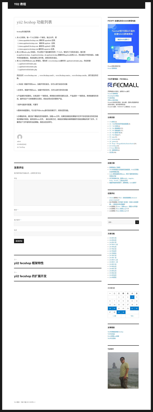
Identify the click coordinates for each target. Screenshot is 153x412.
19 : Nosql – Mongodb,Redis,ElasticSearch (121, 143)
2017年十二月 (113, 244)
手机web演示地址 (113, 100)
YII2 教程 (20, 4)
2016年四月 (112, 277)
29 (119, 312)
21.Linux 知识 (113, 148)
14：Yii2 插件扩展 (114, 132)
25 (132, 308)
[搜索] (137, 222)
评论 (15, 178)
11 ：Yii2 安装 (113, 126)
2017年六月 (112, 249)
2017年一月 (112, 257)
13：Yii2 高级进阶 (114, 130)
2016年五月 (112, 275)
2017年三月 (112, 255)
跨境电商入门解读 (114, 167)
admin (19, 141)
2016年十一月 (113, 262)
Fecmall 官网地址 (113, 93)
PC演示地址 (111, 98)
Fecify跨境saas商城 (113, 336)
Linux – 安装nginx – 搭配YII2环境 (127, 206)
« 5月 (114, 316)
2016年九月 (112, 266)
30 (123, 312)
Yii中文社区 (111, 334)
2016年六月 (112, 273)
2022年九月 (112, 240)
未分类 (111, 152)
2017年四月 (112, 253)
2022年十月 (112, 238)
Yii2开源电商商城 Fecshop (115, 332)
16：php (111, 137)
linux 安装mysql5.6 (122, 208)
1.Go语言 (112, 121)
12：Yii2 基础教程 (114, 128)
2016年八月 (112, 268)
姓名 (16, 210)
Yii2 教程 (16, 402)
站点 (15, 230)
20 (110, 308)
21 (114, 308)
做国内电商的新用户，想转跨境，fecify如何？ (123, 182)
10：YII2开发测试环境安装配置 (118, 124)
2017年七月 (112, 246)
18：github (112, 141)
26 (136, 308)
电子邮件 (17, 220)
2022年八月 (112, 242)
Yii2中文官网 (112, 338)
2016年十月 (112, 264)
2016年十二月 (113, 260)
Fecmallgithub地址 (113, 96)
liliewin (111, 197)
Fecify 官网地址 (112, 68)
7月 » (132, 316)
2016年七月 (112, 271)
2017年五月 (112, 251)
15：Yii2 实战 (113, 135)
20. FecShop (21, 147)
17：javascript (113, 139)
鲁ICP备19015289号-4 (27, 402)
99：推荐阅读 (113, 150)
